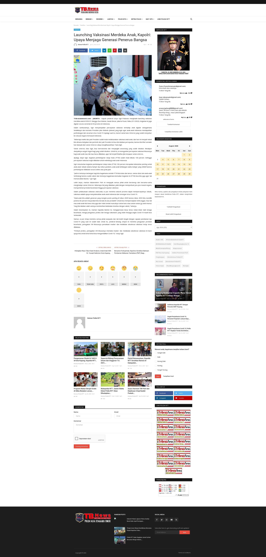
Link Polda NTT (163, 19)
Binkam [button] (89, 19)
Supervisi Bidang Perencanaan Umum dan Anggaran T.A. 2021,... (112, 360)
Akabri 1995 (159, 240)
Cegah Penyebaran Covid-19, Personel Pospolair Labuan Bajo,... (178, 318)
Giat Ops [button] (149, 19)
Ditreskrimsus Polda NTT (175, 257)
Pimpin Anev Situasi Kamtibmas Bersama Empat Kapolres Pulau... (139, 529)
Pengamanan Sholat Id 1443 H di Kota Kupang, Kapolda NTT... (85, 359)
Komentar (79, 407)
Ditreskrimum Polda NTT (173, 261)
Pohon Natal (160, 266)
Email (116, 412)
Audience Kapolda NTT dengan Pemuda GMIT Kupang (177, 306)
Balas (183, 93)
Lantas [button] (110, 19)
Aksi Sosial (159, 261)
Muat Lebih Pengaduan (173, 214)
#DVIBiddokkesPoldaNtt (163, 244)
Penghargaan (160, 257)
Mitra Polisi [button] (136, 19)
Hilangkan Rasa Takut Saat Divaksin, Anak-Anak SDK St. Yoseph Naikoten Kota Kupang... (93, 252)
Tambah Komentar (173, 124)
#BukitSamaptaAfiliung (163, 248)
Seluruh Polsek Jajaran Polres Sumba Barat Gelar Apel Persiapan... (138, 520)
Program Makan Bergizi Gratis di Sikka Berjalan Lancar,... (85, 390)
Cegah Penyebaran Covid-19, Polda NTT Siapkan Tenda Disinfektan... (179, 330)
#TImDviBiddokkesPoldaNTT (175, 240)
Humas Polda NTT (83, 44)
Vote (157, 376)
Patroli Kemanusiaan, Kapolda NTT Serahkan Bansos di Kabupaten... (139, 360)
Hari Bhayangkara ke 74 (181, 244)
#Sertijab (186, 266)
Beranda (78, 19)
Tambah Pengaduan (173, 207)
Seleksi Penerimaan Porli (180, 253)
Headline (82, 25)
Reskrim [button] (99, 19)
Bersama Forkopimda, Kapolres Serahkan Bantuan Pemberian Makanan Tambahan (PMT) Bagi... (131, 252)
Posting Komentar (82, 446)
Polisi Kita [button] (122, 19)
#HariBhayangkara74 (173, 266)
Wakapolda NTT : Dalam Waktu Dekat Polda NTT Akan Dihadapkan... (112, 391)
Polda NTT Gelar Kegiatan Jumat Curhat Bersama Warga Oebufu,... (138, 538)
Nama (76, 412)
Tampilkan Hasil (168, 376)
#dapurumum (177, 248)
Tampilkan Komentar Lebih (173, 132)
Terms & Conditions (184, 553)
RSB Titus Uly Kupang (162, 253)
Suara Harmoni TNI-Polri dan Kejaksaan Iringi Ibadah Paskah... (138, 391)
